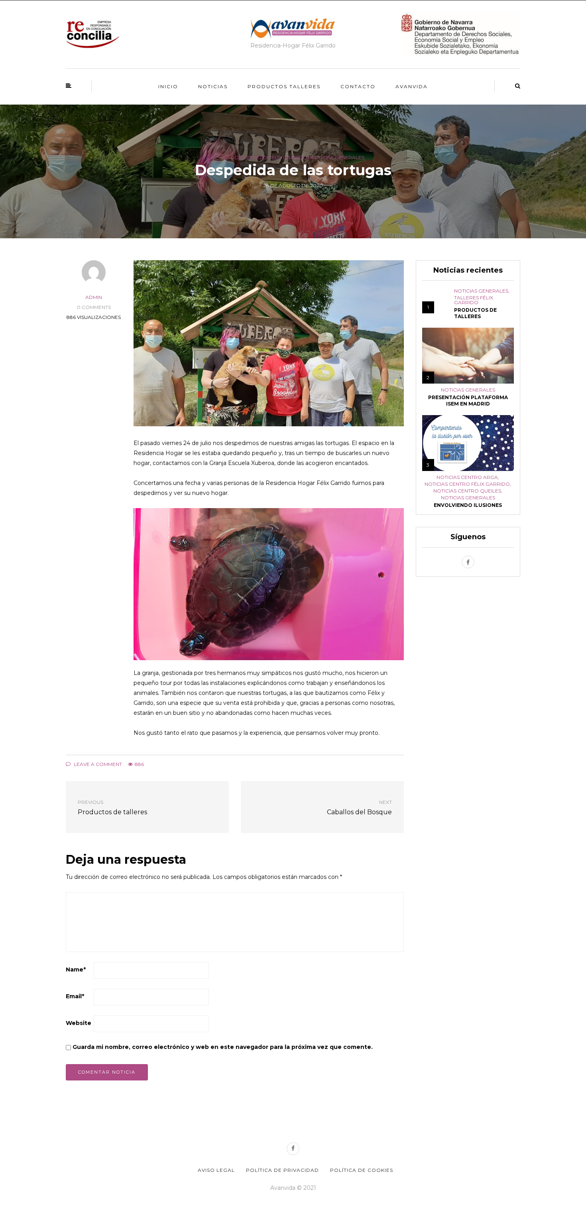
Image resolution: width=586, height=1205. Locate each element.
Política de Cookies (361, 1170)
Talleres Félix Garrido (473, 300)
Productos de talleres (475, 313)
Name (76, 969)
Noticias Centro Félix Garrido (264, 157)
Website (78, 1023)
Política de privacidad (282, 1170)
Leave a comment (97, 764)
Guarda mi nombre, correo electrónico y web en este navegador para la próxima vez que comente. (223, 1047)
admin (93, 297)
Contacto (358, 86)
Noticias (213, 86)
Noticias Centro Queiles (467, 491)
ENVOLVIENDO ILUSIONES (468, 505)
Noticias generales (337, 157)
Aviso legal (216, 1170)
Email (75, 996)
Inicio (168, 86)
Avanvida (411, 86)
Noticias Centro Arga (467, 477)
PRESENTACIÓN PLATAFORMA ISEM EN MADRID (468, 400)
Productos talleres (284, 86)
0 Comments (94, 307)
